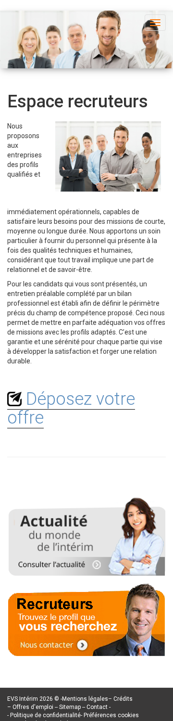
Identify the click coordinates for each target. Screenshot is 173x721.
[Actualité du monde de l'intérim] (86, 535)
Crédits (123, 698)
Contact (97, 707)
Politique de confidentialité (45, 715)
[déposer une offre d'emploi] (86, 615)
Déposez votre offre (71, 408)
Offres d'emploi (32, 707)
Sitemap (70, 707)
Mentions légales (85, 698)
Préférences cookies (111, 715)
